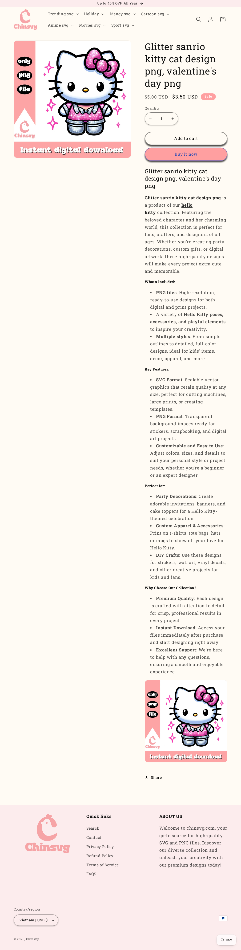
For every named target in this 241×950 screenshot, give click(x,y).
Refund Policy (99, 855)
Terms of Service (102, 864)
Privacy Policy (100, 846)
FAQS (91, 873)
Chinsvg (32, 939)
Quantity (152, 108)
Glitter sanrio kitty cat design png (183, 198)
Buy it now (186, 154)
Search (92, 828)
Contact (93, 837)
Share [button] (156, 777)
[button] (62, 14)
